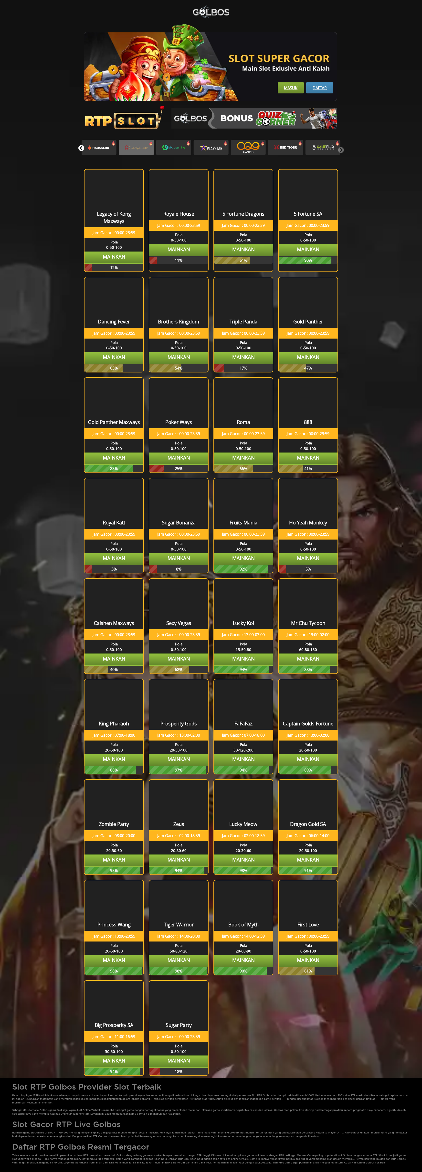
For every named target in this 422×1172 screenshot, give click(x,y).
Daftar (320, 87)
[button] (81, 148)
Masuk (290, 87)
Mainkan (114, 256)
